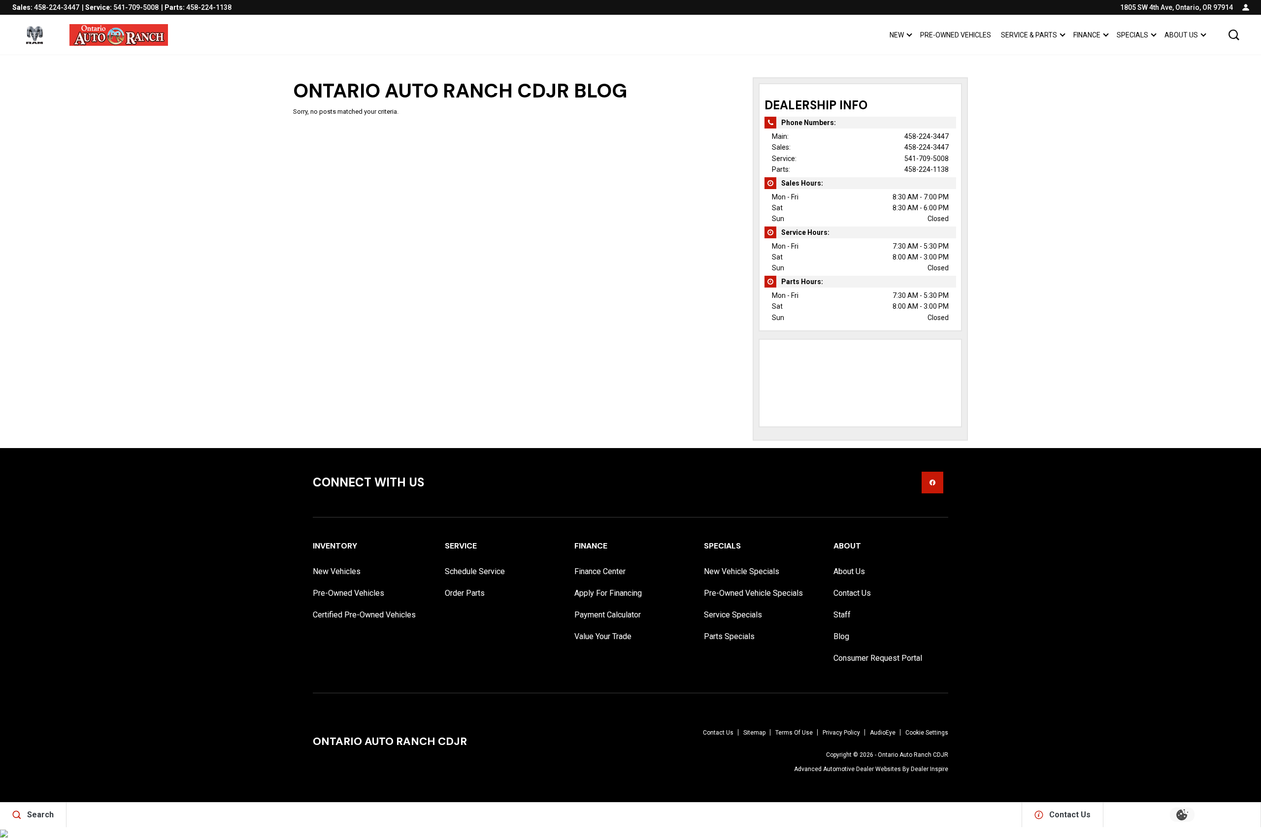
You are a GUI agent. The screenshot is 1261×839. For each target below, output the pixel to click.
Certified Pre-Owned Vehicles (364, 614)
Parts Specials (729, 636)
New (897, 35)
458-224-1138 (926, 169)
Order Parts (465, 593)
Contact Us (852, 593)
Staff (842, 614)
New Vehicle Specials (741, 571)
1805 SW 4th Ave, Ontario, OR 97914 (1176, 7)
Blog (841, 636)
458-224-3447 (926, 136)
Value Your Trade (602, 636)
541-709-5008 (926, 158)
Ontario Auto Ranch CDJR (913, 754)
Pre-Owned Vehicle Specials (753, 593)
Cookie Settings (926, 732)
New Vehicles (337, 571)
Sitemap (754, 732)
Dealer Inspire (929, 769)
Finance (1086, 35)
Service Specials (733, 614)
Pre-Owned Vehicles (955, 35)
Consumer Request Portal (877, 658)
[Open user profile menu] (1246, 7)
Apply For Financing (608, 593)
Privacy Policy (841, 732)
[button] (1234, 35)
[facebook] (932, 482)
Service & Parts (1028, 36)
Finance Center (600, 571)
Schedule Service (475, 571)
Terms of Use (794, 732)
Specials (1132, 35)
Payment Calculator (607, 614)
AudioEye (883, 732)
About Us (1181, 35)
